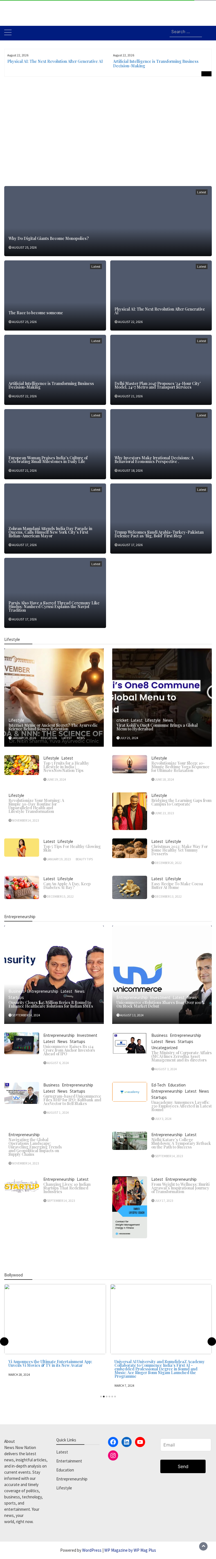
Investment (160, 997)
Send (183, 1466)
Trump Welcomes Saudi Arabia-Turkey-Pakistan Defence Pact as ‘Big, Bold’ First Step (159, 533)
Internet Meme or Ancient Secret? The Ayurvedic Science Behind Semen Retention (53, 727)
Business (16, 991)
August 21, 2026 (130, 396)
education (49, 738)
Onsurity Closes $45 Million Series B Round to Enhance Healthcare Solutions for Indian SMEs (50, 1004)
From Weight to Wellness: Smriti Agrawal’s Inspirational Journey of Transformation (180, 1188)
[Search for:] (186, 32)
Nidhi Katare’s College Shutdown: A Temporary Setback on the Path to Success (181, 1143)
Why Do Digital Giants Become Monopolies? (48, 238)
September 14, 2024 (26, 1015)
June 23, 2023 (164, 813)
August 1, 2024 (58, 1113)
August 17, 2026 (24, 545)
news (81, 738)
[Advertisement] (108, 135)
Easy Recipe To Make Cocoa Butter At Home (177, 885)
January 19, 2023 (59, 859)
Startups (16, 997)
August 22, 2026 (130, 322)
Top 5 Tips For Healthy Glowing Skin (72, 848)
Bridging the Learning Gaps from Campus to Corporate (181, 802)
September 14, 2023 (169, 1156)
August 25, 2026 (24, 247)
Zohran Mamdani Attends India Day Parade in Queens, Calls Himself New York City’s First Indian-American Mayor (50, 532)
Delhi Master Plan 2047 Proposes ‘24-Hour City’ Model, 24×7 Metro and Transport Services (157, 385)
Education (177, 1085)
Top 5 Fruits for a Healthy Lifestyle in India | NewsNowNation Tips (66, 766)
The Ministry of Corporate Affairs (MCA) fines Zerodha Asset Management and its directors (181, 1056)
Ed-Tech (158, 1085)
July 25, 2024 (129, 738)
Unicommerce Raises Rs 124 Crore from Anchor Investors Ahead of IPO (69, 1050)
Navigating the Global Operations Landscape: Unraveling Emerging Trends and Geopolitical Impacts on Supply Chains (35, 1147)
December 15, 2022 (60, 896)
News (168, 720)
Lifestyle (16, 720)
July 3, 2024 (163, 1119)
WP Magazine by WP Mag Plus (130, 1550)
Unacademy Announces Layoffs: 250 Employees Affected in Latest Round (181, 1106)
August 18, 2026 (130, 470)
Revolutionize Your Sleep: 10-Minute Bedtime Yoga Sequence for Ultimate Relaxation (180, 766)
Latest (201, 192)
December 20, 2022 (168, 863)
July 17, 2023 (164, 1201)
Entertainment (69, 1461)
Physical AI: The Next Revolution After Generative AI (55, 61)
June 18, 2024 (164, 779)
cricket (122, 720)
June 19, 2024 (56, 779)
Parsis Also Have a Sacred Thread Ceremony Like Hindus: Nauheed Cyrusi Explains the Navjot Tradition (54, 606)
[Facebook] (113, 1442)
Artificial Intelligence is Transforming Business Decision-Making (156, 63)
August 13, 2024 (132, 1015)
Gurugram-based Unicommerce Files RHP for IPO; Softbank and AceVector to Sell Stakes (72, 1099)
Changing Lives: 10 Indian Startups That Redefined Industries (67, 1188)
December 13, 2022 (168, 896)
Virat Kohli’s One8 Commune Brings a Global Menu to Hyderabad (157, 727)
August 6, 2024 (58, 1063)
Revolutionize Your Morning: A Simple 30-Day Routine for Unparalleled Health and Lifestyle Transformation (36, 806)
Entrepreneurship (42, 991)
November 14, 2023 (25, 820)
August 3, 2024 (166, 1069)
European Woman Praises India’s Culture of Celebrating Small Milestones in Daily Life (47, 459)
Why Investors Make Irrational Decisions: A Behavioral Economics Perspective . (154, 459)
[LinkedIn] (127, 1442)
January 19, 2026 (24, 738)
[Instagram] (113, 1455)
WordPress (92, 1550)
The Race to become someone (35, 312)
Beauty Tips (84, 859)
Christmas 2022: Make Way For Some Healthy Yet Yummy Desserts (179, 850)
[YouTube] (140, 1442)
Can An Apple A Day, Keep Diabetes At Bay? (67, 885)
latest (67, 738)
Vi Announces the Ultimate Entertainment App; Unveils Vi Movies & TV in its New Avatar (50, 1363)
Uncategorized (164, 1047)
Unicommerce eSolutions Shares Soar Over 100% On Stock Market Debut (160, 1004)
